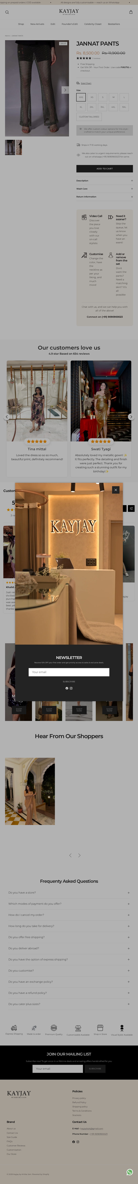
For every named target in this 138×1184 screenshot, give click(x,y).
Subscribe (69, 681)
